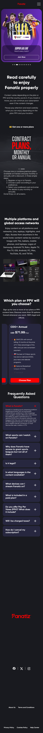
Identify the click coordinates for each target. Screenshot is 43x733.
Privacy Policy (9, 727)
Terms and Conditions (26, 707)
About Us (12, 707)
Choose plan (25, 380)
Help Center (34, 727)
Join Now (21, 57)
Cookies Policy (22, 727)
